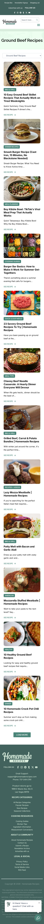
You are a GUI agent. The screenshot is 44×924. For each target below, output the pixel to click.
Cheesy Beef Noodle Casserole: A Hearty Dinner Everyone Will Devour (20, 384)
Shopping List (34, 3)
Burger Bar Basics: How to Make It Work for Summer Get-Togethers (22, 269)
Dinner (8, 703)
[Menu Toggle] (38, 24)
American (9, 595)
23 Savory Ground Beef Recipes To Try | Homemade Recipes (20, 327)
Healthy (8, 649)
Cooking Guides (12, 261)
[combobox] (28, 20)
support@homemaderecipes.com (22, 776)
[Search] (37, 20)
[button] (22, 734)
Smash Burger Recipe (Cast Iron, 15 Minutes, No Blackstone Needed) (20, 155)
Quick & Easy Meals (13, 318)
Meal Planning (11, 204)
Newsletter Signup (21, 3)
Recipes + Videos (12, 487)
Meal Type (9, 376)
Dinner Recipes (12, 147)
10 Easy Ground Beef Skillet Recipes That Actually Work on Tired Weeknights (22, 98)
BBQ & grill (10, 89)
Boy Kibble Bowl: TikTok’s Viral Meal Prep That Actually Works (22, 212)
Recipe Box (8, 3)
